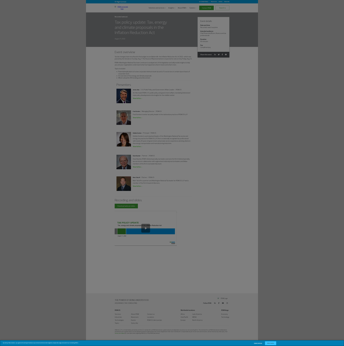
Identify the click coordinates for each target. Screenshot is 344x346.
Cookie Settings (258, 343)
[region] (172, 343)
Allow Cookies (270, 343)
